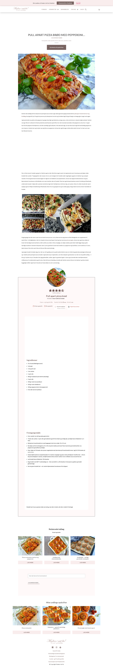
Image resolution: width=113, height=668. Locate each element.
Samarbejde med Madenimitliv (56, 661)
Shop (82, 9)
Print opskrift (38, 306)
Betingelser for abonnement (56, 656)
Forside (44, 9)
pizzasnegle (69, 240)
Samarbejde (65, 9)
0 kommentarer (56, 38)
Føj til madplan (61, 307)
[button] (50, 290)
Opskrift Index (56, 651)
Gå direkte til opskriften (56, 47)
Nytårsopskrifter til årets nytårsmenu (55, 40)
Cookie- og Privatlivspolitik (56, 659)
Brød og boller (45, 40)
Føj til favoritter (74, 306)
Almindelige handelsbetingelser (56, 653)
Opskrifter (52, 9)
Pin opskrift (49, 306)
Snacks (69, 40)
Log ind (78, 3)
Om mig (73, 9)
